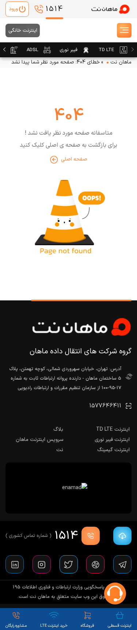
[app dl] (121, 536)
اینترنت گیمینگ (113, 450)
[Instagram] (42, 564)
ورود (13, 9)
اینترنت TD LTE (113, 429)
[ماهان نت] (110, 9)
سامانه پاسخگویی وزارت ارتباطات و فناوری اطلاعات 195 (66, 587)
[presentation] (132, 50)
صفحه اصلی (74, 159)
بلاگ (58, 429)
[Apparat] (95, 564)
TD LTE (106, 50)
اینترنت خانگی (22, 30)
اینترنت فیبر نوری (112, 439)
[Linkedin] (14, 564)
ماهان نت (121, 62)
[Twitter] (69, 564)
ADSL (32, 50)
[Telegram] (122, 564)
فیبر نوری (68, 50)
